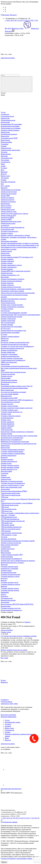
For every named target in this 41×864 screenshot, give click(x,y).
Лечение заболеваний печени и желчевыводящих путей (20, 245)
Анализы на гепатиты (8, 202)
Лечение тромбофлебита (9, 350)
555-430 (30, 20)
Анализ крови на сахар (8, 211)
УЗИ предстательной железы (10, 529)
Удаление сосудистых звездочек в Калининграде (17, 346)
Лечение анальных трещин (10, 467)
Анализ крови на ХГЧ (8, 215)
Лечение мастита (6, 376)
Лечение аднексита (7, 285)
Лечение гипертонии (8, 321)
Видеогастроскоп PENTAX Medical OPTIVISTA (17, 604)
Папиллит (4, 457)
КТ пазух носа (6, 328)
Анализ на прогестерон (9, 192)
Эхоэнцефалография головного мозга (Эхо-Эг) (17, 386)
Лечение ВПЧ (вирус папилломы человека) (15, 271)
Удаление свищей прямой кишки (12, 451)
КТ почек (4, 334)
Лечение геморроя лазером (10, 465)
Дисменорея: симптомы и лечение (12, 291)
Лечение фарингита (7, 424)
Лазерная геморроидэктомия (10, 574)
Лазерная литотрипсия (8, 539)
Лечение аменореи (7, 283)
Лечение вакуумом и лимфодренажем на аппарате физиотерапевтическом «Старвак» (18, 562)
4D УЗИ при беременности (10, 519)
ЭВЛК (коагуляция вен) (9, 362)
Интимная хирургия (8, 301)
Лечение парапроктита (8, 455)
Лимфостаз (4, 340)
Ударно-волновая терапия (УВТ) (12, 555)
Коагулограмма (6, 207)
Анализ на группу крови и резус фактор (14, 213)
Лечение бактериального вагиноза (12, 279)
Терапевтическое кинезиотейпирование (14, 388)
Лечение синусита (7, 404)
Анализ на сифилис (7, 198)
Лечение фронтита (7, 418)
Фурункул (4, 578)
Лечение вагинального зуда (10, 275)
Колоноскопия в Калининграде (11, 610)
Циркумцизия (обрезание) (10, 545)
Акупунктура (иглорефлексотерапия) (13, 392)
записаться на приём (8, 58)
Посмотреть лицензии (8, 715)
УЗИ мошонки (6, 531)
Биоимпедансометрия (8, 600)
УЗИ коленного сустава (9, 535)
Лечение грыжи (6, 570)
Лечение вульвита (7, 269)
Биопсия (4, 580)
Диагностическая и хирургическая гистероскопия (18, 293)
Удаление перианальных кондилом (12, 449)
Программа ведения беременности (12, 227)
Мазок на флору (6, 205)
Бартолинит (5, 277)
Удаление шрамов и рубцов (10, 576)
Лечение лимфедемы (8, 352)
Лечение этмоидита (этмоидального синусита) (16, 408)
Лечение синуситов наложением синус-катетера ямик (19, 436)
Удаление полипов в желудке (11, 608)
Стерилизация (5, 547)
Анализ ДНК (5, 196)
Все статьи (4, 658)
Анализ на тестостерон (8, 194)
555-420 (25, 20)
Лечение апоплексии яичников (11, 281)
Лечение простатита (8, 549)
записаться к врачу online (9, 704)
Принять (4, 862)
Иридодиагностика (7, 390)
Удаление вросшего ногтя (9, 582)
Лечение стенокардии (8, 319)
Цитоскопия (5, 551)
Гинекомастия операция (9, 380)
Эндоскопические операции (10, 402)
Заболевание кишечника (9, 241)
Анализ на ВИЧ (6, 219)
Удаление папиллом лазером (10, 584)
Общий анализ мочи (8, 209)
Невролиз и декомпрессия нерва (12, 481)
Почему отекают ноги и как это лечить (14, 650)
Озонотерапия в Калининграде (11, 559)
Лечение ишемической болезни (11, 317)
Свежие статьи (6, 632)
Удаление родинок (7, 309)
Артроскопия (5, 489)
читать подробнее (7, 630)
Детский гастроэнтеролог (9, 231)
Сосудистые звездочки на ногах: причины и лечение (19, 636)
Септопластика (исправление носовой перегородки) (18, 443)
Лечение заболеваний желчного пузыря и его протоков (19, 243)
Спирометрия (5, 477)
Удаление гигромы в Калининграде (13, 483)
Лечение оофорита (7, 259)
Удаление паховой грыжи (9, 566)
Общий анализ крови (8, 223)
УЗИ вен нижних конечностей (11, 527)
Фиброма (4, 586)
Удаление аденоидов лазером (10, 416)
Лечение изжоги (6, 251)
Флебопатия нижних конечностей (12, 348)
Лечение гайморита (7, 426)
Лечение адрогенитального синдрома (13, 299)
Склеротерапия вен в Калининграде (13, 360)
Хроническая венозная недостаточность (14, 344)
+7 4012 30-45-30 (10, 20)
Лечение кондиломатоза (9, 461)
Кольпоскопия (5, 255)
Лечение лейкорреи (7, 261)
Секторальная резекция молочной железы (15, 366)
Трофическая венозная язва (10, 356)
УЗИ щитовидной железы (9, 505)
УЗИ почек (4, 497)
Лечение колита (6, 463)
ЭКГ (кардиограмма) (8, 323)
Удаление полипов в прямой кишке (13, 453)
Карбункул (4, 596)
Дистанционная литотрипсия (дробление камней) (18, 541)
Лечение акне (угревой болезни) (12, 305)
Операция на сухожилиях (9, 568)
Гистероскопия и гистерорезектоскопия (14, 295)
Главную (27, 622)
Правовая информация (8, 717)
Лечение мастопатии (8, 374)
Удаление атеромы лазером (10, 590)
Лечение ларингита (7, 422)
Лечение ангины (6, 434)
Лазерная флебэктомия (8, 572)
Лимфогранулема (7, 273)
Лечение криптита (7, 459)
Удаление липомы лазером (10, 588)
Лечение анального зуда (9, 469)
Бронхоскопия (5, 606)
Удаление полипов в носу (9, 410)
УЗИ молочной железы (8, 509)
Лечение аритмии (7, 324)
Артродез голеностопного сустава (12, 485)
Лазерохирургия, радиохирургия (12, 438)
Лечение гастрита (7, 233)
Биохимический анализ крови (11, 221)
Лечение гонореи (7, 263)
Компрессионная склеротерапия (12, 358)
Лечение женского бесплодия (11, 287)
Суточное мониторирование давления (14, 313)
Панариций (5, 592)
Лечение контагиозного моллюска (12, 307)
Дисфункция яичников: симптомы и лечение (16, 289)
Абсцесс (3, 594)
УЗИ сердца (5, 507)
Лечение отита (6, 420)
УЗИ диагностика (7, 430)
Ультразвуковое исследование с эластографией (16, 503)
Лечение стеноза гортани (9, 406)
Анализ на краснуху (7, 200)
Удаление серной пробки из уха (11, 412)
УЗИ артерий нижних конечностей (13, 521)
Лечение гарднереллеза (9, 267)
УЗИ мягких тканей (7, 525)
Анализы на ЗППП (7, 217)
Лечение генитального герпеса (11, 265)
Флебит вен (5, 338)
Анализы (4, 297)
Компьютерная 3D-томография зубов (13, 330)
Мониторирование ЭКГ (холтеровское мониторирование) (20, 315)
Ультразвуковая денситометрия (11, 533)
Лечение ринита (6, 428)
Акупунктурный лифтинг (9, 394)
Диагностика (5, 445)
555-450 (19, 20)
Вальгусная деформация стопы (11, 487)
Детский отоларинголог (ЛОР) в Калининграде (17, 400)
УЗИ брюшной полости (9, 517)
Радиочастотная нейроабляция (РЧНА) (14, 491)
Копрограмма (5, 203)
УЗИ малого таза (6, 511)
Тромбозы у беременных (9, 354)
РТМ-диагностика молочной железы (13, 372)
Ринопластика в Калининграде (11, 440)
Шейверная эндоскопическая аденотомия (15, 442)
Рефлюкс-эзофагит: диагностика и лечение (15, 235)
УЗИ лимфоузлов (6, 523)
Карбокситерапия (7, 557)
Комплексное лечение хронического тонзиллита (17, 432)
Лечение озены (6, 414)
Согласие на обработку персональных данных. (17, 858)
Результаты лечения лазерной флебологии (15, 342)
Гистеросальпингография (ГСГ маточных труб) (17, 257)
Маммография (5, 378)
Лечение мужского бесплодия (11, 543)
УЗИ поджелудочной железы (10, 495)
